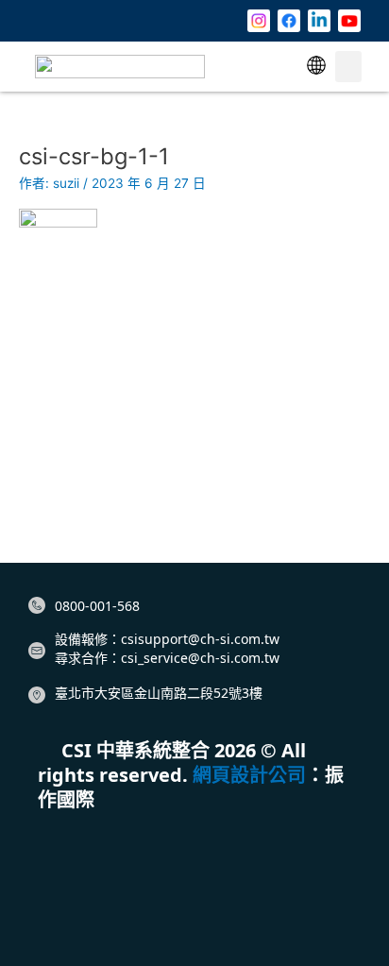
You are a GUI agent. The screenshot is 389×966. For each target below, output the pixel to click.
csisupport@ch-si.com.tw (200, 639)
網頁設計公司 (249, 775)
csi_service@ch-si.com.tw (200, 658)
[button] (316, 66)
